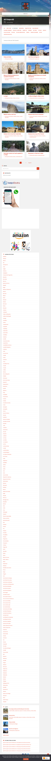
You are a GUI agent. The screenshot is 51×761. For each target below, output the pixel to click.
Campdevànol (5, 324)
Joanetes (5, 427)
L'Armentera (5, 429)
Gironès (30, 30)
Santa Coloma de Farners (7, 625)
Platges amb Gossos (20, 32)
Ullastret (4, 656)
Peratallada (5, 534)
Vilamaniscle (5, 689)
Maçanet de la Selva (6, 479)
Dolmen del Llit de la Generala (35, 114)
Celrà (4, 351)
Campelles (5, 326)
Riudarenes (5, 563)
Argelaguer (5, 272)
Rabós (4, 553)
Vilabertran (5, 668)
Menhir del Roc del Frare (10, 114)
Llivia (4, 472)
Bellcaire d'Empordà (7, 289)
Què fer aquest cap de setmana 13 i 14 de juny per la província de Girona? (16, 750)
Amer (4, 266)
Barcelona (5, 279)
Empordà (4, 382)
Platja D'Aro (5, 538)
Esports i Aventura (17, 30)
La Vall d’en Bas (6, 450)
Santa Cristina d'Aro (6, 627)
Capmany (5, 336)
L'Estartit (4, 433)
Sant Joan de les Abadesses (8, 598)
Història (35, 30)
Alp (3, 262)
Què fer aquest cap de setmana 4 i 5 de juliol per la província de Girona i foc (17, 744)
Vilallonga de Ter (6, 683)
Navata (4, 503)
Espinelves (5, 386)
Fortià (4, 404)
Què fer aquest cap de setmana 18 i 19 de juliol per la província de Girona (16, 742)
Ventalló (4, 660)
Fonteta (4, 398)
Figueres (4, 390)
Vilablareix (5, 670)
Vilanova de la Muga (6, 693)
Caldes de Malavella (6, 314)
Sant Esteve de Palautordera (8, 584)
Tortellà (4, 650)
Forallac (4, 400)
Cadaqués (5, 312)
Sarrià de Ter (5, 631)
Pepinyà (4, 530)
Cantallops (5, 334)
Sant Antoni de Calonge (7, 578)
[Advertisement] (20, 218)
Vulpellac (4, 701)
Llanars (4, 464)
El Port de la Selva (6, 380)
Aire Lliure (9, 28)
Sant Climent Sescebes (7, 580)
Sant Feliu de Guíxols (7, 588)
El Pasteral (5, 378)
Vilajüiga (4, 681)
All (4, 28)
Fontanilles (5, 394)
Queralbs (5, 551)
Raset (4, 555)
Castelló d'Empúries (7, 347)
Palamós (4, 514)
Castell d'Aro (5, 343)
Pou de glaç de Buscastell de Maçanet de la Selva (19, 708)
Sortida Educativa (8, 34)
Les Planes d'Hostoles (7, 454)
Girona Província (6, 413)
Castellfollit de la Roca (7, 345)
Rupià (4, 571)
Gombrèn (5, 417)
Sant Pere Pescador (7, 623)
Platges (13, 32)
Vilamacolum (5, 685)
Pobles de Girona (34, 32)
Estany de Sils (12, 715)
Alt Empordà (7, 58)
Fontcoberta (5, 396)
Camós (4, 322)
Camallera (5, 320)
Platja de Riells (7, 57)
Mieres (4, 489)
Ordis (4, 507)
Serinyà (4, 635)
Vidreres (4, 664)
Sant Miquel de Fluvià (7, 619)
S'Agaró (4, 573)
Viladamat (5, 672)
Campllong (5, 328)
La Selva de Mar (6, 446)
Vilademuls (5, 675)
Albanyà (4, 258)
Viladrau (4, 677)
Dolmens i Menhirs (8, 30)
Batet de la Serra (6, 283)
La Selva (40, 30)
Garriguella (5, 409)
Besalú (4, 291)
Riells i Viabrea (5, 559)
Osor (4, 510)
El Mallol (4, 376)
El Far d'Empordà (6, 374)
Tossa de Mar (5, 652)
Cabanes (4, 310)
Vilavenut (4, 695)
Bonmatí (4, 299)
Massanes (5, 485)
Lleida (4, 468)
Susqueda (5, 644)
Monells (4, 495)
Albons (4, 260)
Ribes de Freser (6, 557)
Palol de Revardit (6, 520)
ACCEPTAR (26, 759)
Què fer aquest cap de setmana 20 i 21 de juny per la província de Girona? (16, 748)
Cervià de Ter (5, 353)
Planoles (4, 536)
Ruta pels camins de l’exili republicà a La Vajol (13, 154)
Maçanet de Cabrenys (7, 477)
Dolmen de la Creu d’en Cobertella (12, 134)
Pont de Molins (6, 541)
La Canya (4, 437)
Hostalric (4, 423)
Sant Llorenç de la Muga (7, 609)
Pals (4, 522)
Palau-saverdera (6, 518)
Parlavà (4, 526)
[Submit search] (38, 168)
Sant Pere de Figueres (33, 57)
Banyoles (5, 277)
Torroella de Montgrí (7, 648)
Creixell (4, 365)
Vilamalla (4, 687)
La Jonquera (5, 442)
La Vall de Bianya (6, 452)
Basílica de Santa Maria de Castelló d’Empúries (37, 76)
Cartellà (4, 338)
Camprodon (5, 330)
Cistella (4, 355)
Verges (4, 662)
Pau (3, 528)
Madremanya (5, 481)
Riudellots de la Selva (7, 567)
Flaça (4, 392)
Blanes (4, 295)
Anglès (4, 268)
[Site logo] (25, 6)
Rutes (40, 32)
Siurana (4, 642)
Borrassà (4, 303)
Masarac (4, 483)
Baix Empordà (35, 28)
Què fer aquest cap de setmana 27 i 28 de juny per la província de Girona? (16, 746)
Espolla (4, 388)
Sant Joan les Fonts (6, 602)
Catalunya (5, 349)
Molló (4, 493)
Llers (4, 470)
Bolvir (4, 297)
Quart (4, 549)
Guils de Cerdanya (6, 419)
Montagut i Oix (5, 499)
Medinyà (4, 487)
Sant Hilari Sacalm (6, 594)
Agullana (4, 256)
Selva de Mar (5, 633)
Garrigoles (5, 406)
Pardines (4, 524)
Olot (4, 505)
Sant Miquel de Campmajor (8, 617)
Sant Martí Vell (5, 615)
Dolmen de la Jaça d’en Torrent (36, 134)
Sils (3, 639)
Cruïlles (4, 369)
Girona (4, 411)
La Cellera (5, 440)
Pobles (27, 32)
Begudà (4, 285)
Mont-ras (4, 497)
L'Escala (4, 431)
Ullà (3, 654)
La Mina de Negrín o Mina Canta (36, 96)
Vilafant (4, 679)
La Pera (4, 444)
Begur (4, 287)
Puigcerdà (5, 547)
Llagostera (5, 460)
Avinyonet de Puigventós (7, 275)
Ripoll (4, 561)
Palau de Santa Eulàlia (7, 516)
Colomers (5, 359)
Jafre (4, 425)
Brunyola (4, 308)
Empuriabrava (5, 384)
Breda (4, 305)
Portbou (4, 545)
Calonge (4, 318)
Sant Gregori (5, 592)
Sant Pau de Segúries (7, 621)
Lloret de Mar (5, 475)
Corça (4, 361)
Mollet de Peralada (6, 491)
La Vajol (6, 96)
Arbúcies (4, 270)
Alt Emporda (5, 264)
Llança (4, 466)
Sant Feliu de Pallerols (7, 590)
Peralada (4, 532)
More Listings (6, 735)
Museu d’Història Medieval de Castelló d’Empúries (11, 76)
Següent (29, 162)
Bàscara (4, 281)
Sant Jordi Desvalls (6, 604)
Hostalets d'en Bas (6, 421)
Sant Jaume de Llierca (7, 596)
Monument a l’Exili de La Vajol (35, 153)
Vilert (4, 697)
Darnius (4, 371)
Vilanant (4, 691)
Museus (44, 30)
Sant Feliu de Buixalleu (7, 586)
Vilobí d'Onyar (5, 699)
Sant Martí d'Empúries (7, 611)
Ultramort (5, 658)
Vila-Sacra (5, 666)
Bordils (4, 301)
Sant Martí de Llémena (7, 613)
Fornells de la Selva (6, 402)
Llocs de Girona (10, 22)
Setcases (5, 637)
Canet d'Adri (5, 332)
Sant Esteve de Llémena (7, 582)
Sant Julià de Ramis (6, 606)
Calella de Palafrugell (7, 316)
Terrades (4, 646)
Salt (4, 576)
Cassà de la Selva (6, 341)
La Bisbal (4, 435)
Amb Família (21, 28)
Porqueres (5, 543)
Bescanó (4, 293)
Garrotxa (25, 30)
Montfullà (5, 501)
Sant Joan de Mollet (6, 600)
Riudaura (4, 565)
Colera (4, 357)
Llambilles (5, 462)
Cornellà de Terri (6, 363)
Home (5, 22)
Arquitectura (28, 28)
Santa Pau (5, 629)
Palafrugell (5, 512)
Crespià (4, 367)
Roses (4, 569)
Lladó (4, 458)
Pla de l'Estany (7, 32)
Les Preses (5, 456)
